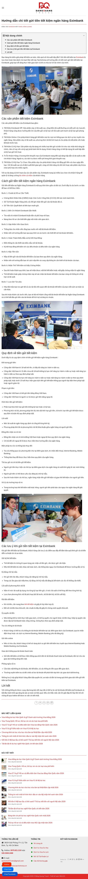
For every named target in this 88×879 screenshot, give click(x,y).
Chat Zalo (7, 869)
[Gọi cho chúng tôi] (74, 859)
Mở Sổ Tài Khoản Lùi (41, 856)
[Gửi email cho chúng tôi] (72, 859)
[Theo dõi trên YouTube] (81, 859)
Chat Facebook (10, 874)
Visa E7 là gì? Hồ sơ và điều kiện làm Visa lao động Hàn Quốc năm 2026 (29, 725)
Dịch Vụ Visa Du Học (41, 848)
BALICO (62, 876)
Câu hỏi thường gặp (41, 861)
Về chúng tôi (38, 843)
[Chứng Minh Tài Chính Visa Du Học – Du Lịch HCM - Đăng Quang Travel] (44, 8)
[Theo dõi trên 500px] (61, 862)
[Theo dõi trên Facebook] (68, 859)
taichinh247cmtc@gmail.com (13, 861)
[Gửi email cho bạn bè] (44, 703)
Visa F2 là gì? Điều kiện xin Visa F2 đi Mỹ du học (20, 728)
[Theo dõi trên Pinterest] (76, 859)
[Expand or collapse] (84, 35)
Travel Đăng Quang (25, 26)
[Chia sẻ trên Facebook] (36, 703)
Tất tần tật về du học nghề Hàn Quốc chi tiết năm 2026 (22, 744)
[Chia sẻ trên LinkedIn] (52, 703)
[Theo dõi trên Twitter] (70, 859)
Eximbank (80, 57)
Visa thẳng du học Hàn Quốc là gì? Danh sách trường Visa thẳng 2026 (28, 717)
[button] (3, 7)
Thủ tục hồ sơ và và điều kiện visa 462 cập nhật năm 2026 (30, 823)
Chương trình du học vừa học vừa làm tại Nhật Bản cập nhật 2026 (27, 732)
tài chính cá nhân (25, 175)
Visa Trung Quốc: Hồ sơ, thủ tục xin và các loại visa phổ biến (25, 721)
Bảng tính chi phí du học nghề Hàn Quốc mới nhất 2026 (29, 816)
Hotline (6, 864)
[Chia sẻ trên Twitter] (40, 703)
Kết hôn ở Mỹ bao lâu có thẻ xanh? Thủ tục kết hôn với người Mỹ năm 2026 (30, 740)
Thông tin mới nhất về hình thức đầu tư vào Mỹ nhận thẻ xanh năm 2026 (29, 736)
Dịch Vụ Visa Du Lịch (41, 852)
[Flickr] (83, 859)
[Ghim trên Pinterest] (48, 703)
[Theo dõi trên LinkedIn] (79, 859)
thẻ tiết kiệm (29, 604)
